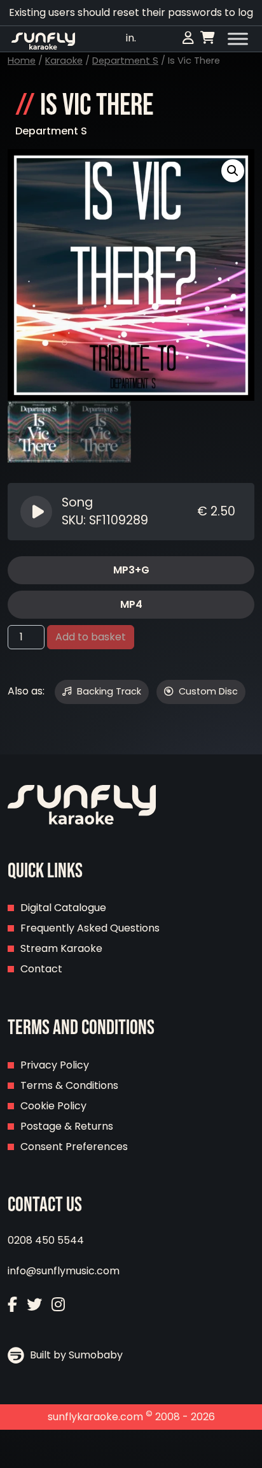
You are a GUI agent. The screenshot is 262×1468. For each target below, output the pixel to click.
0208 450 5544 (46, 1240)
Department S (125, 60)
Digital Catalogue (63, 907)
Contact (41, 968)
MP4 (131, 604)
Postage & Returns (66, 1126)
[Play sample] (38, 511)
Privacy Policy (54, 1065)
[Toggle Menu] (238, 39)
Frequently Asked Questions (90, 928)
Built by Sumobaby (75, 1355)
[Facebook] (12, 1304)
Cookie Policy (53, 1105)
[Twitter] (34, 1304)
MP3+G (131, 570)
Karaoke (64, 60)
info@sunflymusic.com (64, 1270)
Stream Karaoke (61, 948)
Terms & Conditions (69, 1085)
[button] (232, 170)
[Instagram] (58, 1304)
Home (22, 60)
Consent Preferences (74, 1146)
